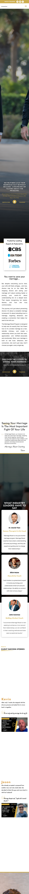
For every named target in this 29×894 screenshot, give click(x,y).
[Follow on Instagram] (17, 2)
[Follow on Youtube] (20, 2)
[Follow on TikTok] (23, 2)
